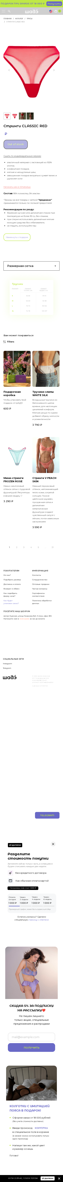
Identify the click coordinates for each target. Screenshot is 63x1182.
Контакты (36, 575)
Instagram (7, 663)
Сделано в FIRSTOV (40, 686)
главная (8, 19)
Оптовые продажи (40, 584)
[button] (54, 3)
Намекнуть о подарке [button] (17, 237)
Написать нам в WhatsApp (17, 186)
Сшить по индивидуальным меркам (22, 156)
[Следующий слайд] (54, 70)
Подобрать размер (12, 580)
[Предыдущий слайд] (9, 70)
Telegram (7, 668)
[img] (59, 1178)
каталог (19, 19)
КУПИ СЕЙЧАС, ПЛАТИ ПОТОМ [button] (23, 1178)
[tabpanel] (31, 298)
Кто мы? (7, 575)
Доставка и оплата (12, 584)
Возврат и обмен (11, 589)
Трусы (29, 19)
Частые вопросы (39, 589)
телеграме (25, 619)
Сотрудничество (39, 580)
